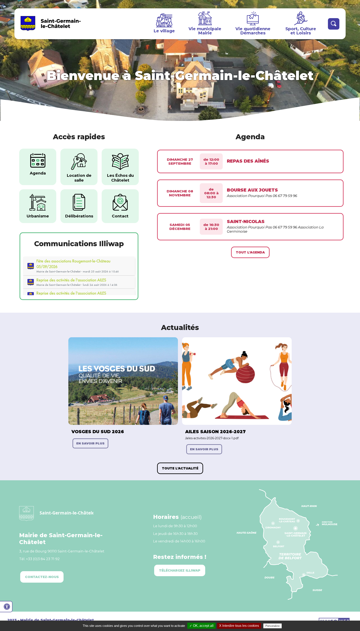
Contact (120, 216)
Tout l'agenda (250, 252)
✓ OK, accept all (201, 625)
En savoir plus (90, 443)
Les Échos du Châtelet (120, 178)
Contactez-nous (42, 577)
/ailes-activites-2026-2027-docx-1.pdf (212, 438)
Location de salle (79, 178)
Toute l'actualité (180, 468)
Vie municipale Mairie (205, 30)
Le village (164, 30)
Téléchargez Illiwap (179, 570)
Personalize (272, 625)
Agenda (38, 173)
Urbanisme (38, 216)
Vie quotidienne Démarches (252, 30)
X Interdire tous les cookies (239, 625)
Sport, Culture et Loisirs (300, 30)
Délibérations (79, 216)
